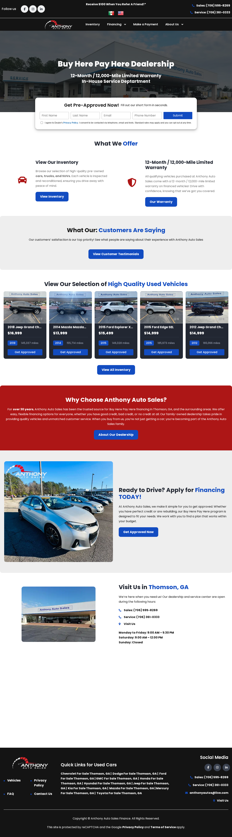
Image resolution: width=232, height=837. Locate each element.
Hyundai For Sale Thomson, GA (107, 783)
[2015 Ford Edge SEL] (161, 325)
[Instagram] (33, 9)
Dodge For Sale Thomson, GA (135, 774)
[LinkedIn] (41, 9)
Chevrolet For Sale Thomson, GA (85, 774)
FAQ (10, 794)
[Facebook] (24, 9)
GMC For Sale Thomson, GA (116, 778)
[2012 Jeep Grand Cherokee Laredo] (207, 325)
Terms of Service (163, 827)
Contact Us (43, 794)
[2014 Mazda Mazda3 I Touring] (70, 325)
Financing (114, 24)
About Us (172, 24)
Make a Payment (145, 24)
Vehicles (14, 780)
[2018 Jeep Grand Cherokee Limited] (25, 325)
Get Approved (25, 352)
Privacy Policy (70, 123)
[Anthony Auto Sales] (58, 24)
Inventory (93, 24)
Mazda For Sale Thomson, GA (131, 788)
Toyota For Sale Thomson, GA (119, 793)
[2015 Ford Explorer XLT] (116, 325)
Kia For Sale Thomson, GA (87, 788)
